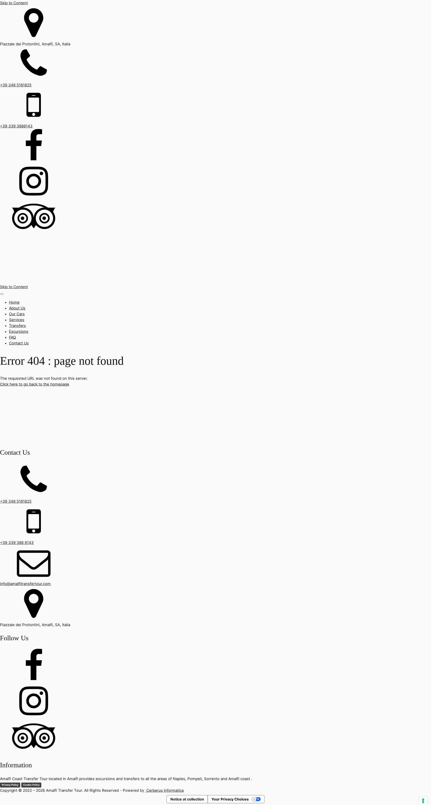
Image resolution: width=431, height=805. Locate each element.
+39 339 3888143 (16, 126)
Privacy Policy (10, 784)
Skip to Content (14, 3)
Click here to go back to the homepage (34, 384)
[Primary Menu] (2, 294)
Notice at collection (187, 799)
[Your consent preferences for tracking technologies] (423, 800)
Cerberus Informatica (164, 790)
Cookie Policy (31, 784)
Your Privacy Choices (230, 799)
